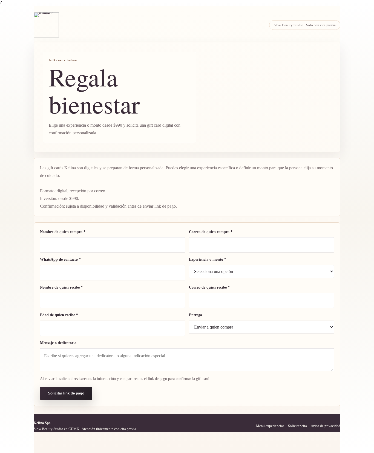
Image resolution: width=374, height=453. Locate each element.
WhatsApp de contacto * (60, 259)
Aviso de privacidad (325, 426)
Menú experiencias (270, 426)
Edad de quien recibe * (59, 315)
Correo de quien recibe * (209, 287)
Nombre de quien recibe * (61, 287)
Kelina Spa (42, 423)
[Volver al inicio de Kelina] (46, 24)
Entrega (195, 315)
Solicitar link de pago (66, 393)
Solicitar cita (297, 426)
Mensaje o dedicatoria (58, 343)
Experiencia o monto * (207, 259)
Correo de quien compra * (210, 232)
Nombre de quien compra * (62, 232)
